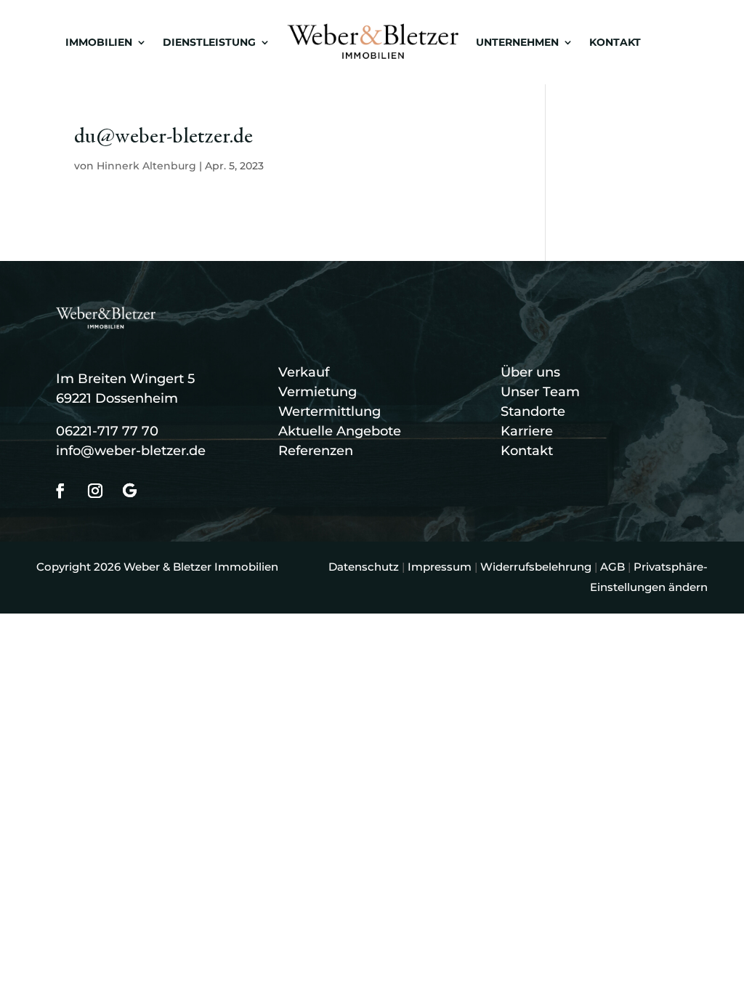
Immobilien (98, 42)
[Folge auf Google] (130, 490)
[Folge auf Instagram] (95, 490)
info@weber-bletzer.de (131, 451)
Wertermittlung (329, 411)
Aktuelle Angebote (339, 431)
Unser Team (540, 392)
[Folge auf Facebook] (60, 490)
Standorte (533, 411)
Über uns (530, 372)
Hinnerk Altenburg (146, 165)
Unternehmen (517, 42)
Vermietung (317, 392)
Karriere (527, 431)
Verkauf (303, 372)
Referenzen (315, 451)
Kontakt (615, 42)
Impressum (440, 567)
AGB (612, 567)
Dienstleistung (209, 42)
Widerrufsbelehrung (535, 567)
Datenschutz (363, 567)
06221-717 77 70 (107, 431)
